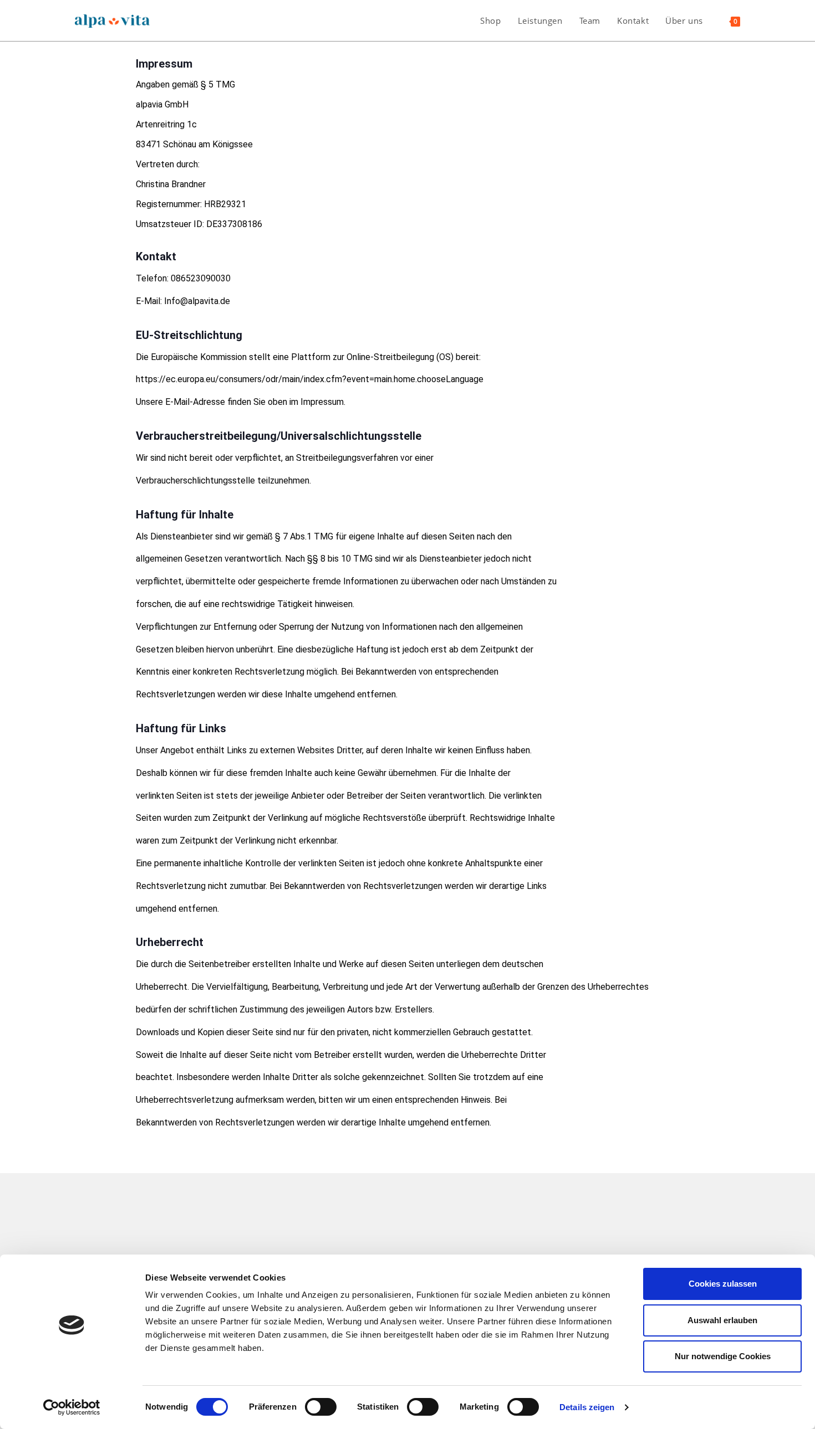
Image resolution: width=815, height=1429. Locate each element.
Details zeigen (586, 1407)
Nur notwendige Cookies (723, 1356)
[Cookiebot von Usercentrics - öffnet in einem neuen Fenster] (71, 1407)
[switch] (321, 1407)
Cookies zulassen (723, 1283)
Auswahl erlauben (722, 1320)
